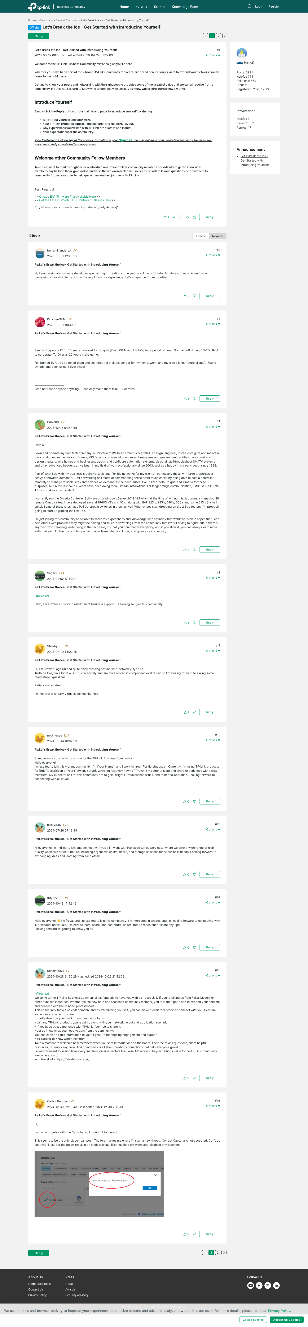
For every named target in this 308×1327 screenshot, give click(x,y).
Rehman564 (55, 970)
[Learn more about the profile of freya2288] (41, 900)
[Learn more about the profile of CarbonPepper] (41, 1103)
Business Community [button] (71, 6)
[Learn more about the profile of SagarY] (41, 575)
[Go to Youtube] (250, 1285)
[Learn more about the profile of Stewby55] (41, 648)
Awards (70, 1289)
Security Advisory (76, 1295)
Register (274, 6)
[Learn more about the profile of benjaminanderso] (41, 252)
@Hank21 (42, 596)
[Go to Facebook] (259, 1285)
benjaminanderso (59, 250)
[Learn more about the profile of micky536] (41, 827)
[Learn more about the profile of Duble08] (41, 424)
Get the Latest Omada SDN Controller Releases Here (75, 200)
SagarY (52, 573)
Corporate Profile (39, 1283)
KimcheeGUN (56, 319)
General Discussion (67, 20)
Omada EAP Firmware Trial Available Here (67, 196)
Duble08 (53, 422)
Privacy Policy (37, 1295)
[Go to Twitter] (267, 1286)
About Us (35, 1277)
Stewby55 (54, 646)
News (69, 1283)
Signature (125, 140)
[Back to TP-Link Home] (39, 6)
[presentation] (40, 253)
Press (69, 1277)
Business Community (40, 20)
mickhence (54, 735)
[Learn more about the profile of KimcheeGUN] (41, 321)
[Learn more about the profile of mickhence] (41, 738)
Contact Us (35, 1289)
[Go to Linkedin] (276, 1285)
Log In (259, 6)
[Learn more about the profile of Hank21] (253, 53)
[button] (124, 6)
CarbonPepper (57, 1101)
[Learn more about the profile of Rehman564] (41, 973)
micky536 (54, 824)
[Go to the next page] (224, 35)
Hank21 (249, 62)
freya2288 (54, 897)
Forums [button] (141, 6)
